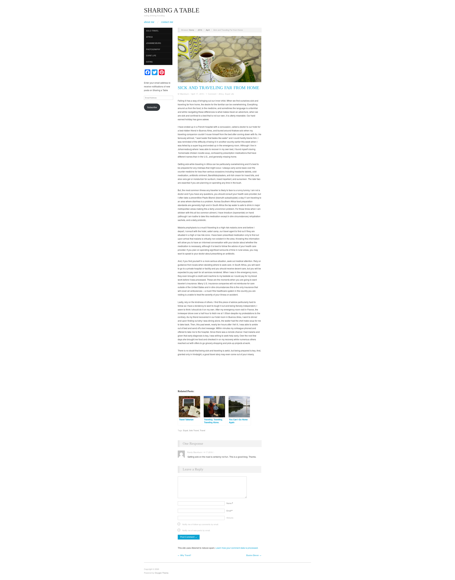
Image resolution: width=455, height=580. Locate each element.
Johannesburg (153, 43)
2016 (200, 29)
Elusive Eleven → (253, 555)
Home (191, 29)
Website (229, 517)
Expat (185, 430)
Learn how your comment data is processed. (237, 547)
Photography (153, 49)
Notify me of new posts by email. (196, 530)
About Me (149, 22)
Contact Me (167, 22)
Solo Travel (152, 30)
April (208, 29)
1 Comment (211, 93)
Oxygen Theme (161, 572)
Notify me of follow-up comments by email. (200, 524)
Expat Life (151, 55)
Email (229, 510)
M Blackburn (183, 93)
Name (229, 503)
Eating (149, 62)
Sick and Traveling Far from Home (218, 87)
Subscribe (152, 107)
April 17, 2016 (197, 93)
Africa (149, 37)
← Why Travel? (184, 555)
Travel (202, 430)
